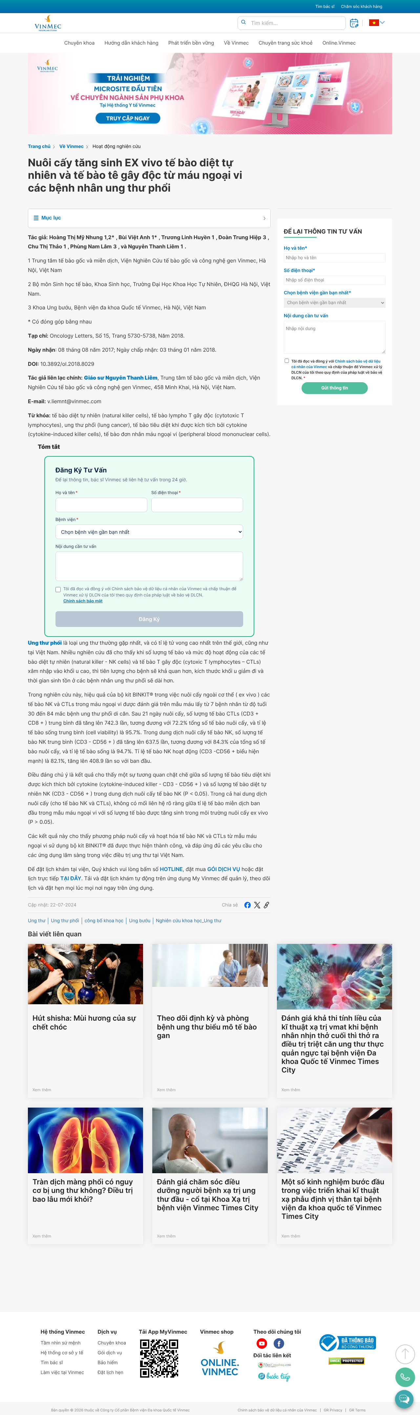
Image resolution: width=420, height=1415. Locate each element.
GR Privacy (333, 1410)
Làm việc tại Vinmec (62, 1372)
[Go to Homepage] (47, 23)
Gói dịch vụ (110, 1353)
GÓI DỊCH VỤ (223, 869)
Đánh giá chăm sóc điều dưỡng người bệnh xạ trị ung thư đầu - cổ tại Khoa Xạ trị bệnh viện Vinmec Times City (207, 1195)
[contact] (405, 1377)
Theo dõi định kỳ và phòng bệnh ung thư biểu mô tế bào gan (207, 1027)
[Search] (243, 22)
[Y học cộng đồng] (275, 1365)
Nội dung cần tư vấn (75, 546)
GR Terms (357, 1410)
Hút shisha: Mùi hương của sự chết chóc (84, 1022)
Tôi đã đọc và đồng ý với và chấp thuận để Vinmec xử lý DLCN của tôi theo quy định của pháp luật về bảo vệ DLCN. (336, 369)
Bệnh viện (66, 519)
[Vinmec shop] (220, 1358)
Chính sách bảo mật (83, 601)
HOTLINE (171, 869)
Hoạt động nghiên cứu (117, 146)
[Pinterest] (266, 905)
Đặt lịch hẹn (110, 1372)
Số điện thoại (166, 492)
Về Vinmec (236, 43)
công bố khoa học (104, 921)
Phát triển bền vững (191, 43)
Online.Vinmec (339, 43)
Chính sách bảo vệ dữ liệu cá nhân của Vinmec (277, 1410)
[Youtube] (262, 1343)
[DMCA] (346, 1361)
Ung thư (36, 921)
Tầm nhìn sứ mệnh (61, 1343)
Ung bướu (139, 921)
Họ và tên (66, 492)
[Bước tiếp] (275, 1377)
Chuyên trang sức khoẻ (285, 43)
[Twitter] (257, 905)
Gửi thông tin (334, 388)
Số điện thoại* (299, 270)
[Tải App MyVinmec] (159, 1358)
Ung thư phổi (65, 921)
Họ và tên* (295, 248)
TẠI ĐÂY (70, 878)
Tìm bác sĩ (324, 6)
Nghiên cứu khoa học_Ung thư (188, 921)
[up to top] (405, 1354)
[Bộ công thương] (346, 1343)
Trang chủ (39, 146)
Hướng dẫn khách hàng (132, 43)
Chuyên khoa (79, 43)
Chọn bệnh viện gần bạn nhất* (317, 293)
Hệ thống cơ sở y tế (62, 1353)
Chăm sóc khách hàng (361, 6)
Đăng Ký (149, 619)
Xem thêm (41, 1089)
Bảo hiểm (108, 1362)
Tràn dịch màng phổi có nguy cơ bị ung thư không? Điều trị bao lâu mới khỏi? (82, 1191)
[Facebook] (247, 905)
